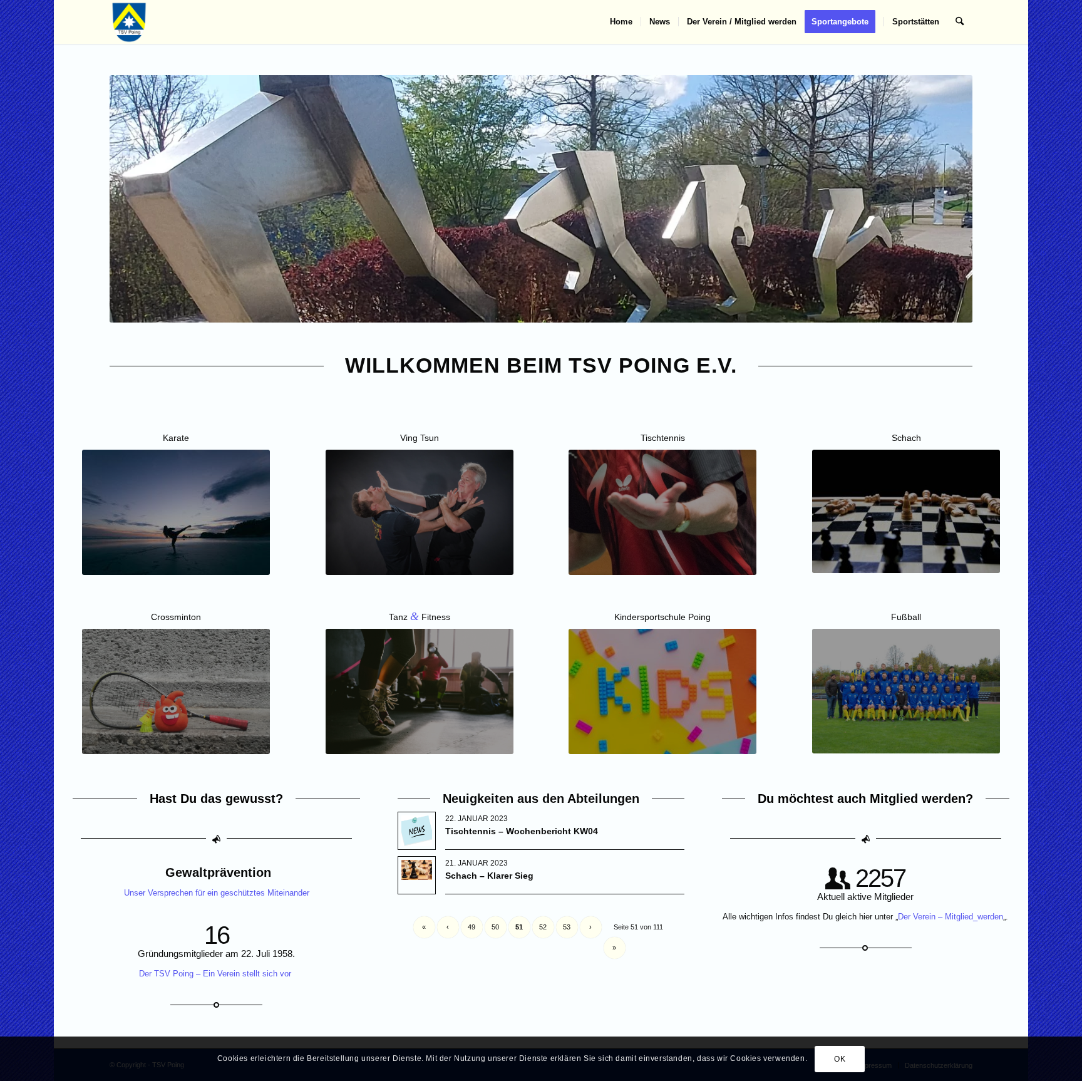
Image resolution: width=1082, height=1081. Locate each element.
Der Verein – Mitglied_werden (950, 916)
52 (543, 927)
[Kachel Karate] (176, 512)
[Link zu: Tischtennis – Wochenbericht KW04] (416, 830)
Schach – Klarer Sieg (489, 876)
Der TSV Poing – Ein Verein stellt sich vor (216, 973)
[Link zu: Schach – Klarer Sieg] (416, 870)
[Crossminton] (176, 691)
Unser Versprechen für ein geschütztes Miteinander (216, 892)
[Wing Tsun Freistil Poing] (419, 512)
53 (566, 927)
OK (839, 1059)
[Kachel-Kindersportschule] (662, 691)
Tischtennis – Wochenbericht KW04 (521, 831)
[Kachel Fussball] (906, 691)
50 (495, 927)
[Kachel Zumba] (419, 691)
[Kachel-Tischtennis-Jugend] (662, 512)
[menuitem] (621, 22)
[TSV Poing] (129, 22)
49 (471, 927)
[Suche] (959, 22)
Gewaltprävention (218, 872)
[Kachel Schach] (906, 511)
